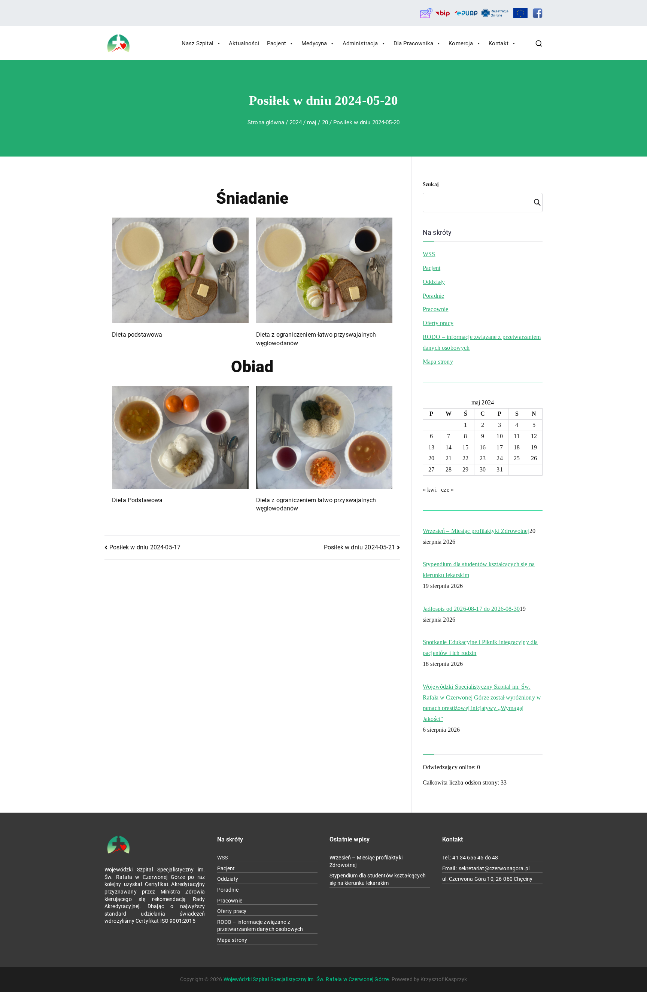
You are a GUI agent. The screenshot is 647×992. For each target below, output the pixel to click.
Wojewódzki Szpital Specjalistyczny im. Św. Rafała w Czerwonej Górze (306, 979)
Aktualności (244, 43)
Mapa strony (438, 361)
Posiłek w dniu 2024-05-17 (144, 547)
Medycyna (314, 43)
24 (499, 458)
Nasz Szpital (197, 43)
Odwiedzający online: (450, 767)
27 (431, 469)
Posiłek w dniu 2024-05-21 (359, 547)
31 (499, 469)
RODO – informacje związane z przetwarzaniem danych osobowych (482, 342)
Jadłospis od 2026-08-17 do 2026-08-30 (471, 609)
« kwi (430, 489)
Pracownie (435, 309)
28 (449, 469)
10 (499, 436)
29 (465, 469)
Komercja (461, 43)
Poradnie (433, 295)
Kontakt (498, 43)
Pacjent (276, 43)
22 (465, 458)
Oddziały (434, 282)
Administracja (360, 43)
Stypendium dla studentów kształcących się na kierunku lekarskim (479, 569)
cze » (447, 489)
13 (431, 447)
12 (534, 436)
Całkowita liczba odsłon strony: (462, 782)
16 (483, 447)
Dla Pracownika (413, 43)
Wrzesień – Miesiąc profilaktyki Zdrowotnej (476, 531)
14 (449, 447)
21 (449, 458)
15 (465, 447)
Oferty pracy (438, 323)
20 (431, 458)
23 (483, 458)
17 (499, 447)
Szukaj (431, 184)
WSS (429, 254)
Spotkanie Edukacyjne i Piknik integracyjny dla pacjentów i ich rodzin (480, 647)
